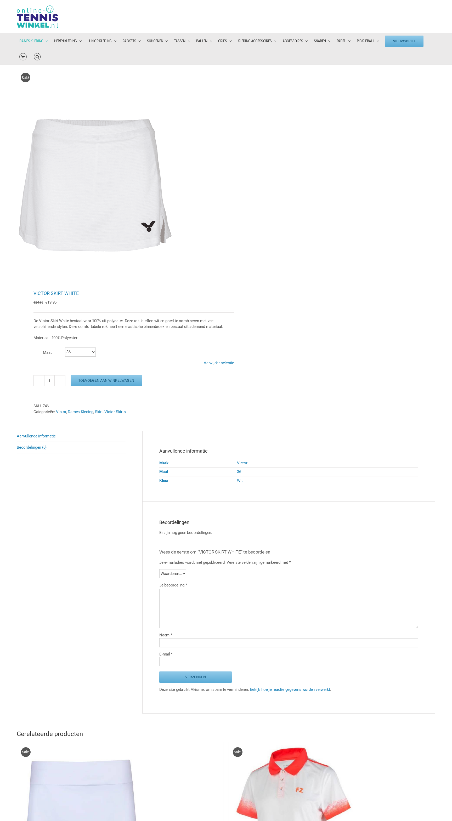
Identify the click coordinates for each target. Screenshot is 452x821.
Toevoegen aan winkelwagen (106, 380)
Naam (165, 635)
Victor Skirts (115, 411)
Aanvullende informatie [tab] (36, 436)
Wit (239, 480)
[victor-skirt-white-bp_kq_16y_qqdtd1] (117, 172)
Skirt (99, 411)
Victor (61, 411)
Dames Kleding (80, 411)
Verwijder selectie (219, 363)
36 (239, 471)
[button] (37, 57)
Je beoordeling (173, 585)
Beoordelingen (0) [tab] (32, 447)
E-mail (165, 654)
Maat (47, 352)
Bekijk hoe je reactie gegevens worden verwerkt (290, 689)
